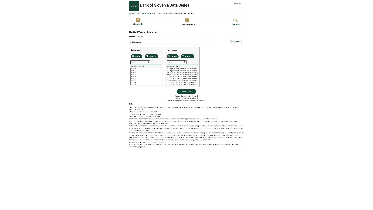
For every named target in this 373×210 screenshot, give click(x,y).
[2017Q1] (146, 84)
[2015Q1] (146, 69)
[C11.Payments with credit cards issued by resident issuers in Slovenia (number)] (182, 76)
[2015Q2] (146, 71)
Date (133, 50)
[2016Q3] (146, 80)
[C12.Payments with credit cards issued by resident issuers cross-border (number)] (182, 78)
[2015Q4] (146, 75)
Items (169, 50)
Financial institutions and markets (151, 13)
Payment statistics (168, 13)
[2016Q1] (146, 76)
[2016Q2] (146, 78)
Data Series (135, 13)
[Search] (148, 62)
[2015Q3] (146, 73)
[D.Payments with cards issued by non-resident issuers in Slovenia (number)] (182, 80)
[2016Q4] (146, 82)
